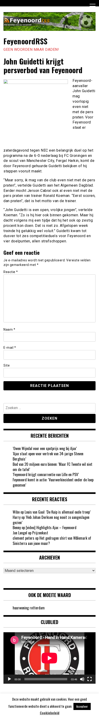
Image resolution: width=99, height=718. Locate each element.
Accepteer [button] (82, 706)
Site (6, 365)
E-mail (9, 347)
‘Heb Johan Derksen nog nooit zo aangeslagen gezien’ (51, 519)
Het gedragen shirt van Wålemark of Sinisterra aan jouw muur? (52, 540)
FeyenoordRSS (25, 41)
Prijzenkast (40, 533)
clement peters (23, 538)
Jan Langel (20, 533)
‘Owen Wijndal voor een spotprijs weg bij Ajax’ (45, 448)
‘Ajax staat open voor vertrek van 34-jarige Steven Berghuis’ (48, 456)
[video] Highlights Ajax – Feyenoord (51, 527)
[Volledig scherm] (89, 679)
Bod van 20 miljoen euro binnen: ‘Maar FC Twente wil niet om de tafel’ (52, 466)
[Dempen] (82, 679)
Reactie (10, 272)
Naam (9, 329)
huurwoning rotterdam (29, 608)
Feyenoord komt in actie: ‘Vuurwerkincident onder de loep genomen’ (53, 482)
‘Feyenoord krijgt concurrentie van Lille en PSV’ (46, 474)
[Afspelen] (9, 679)
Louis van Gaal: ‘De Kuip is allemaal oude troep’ (57, 512)
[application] (49, 658)
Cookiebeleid (49, 712)
